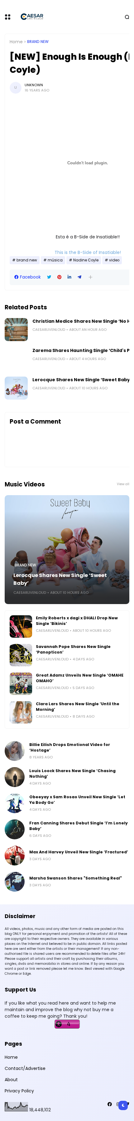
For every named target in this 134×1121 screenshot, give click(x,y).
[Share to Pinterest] (59, 277)
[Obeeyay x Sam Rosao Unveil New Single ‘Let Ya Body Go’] (15, 803)
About (11, 1079)
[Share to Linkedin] (69, 277)
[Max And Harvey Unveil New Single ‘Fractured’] (15, 855)
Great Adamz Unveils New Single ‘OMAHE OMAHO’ (79, 678)
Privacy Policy (19, 1091)
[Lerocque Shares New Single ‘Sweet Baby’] (16, 388)
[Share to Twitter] (49, 277)
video (114, 260)
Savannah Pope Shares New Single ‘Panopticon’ (73, 649)
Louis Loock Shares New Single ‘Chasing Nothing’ (72, 773)
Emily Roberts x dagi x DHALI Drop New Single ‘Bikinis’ (77, 620)
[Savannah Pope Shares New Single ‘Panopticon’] (21, 655)
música (55, 260)
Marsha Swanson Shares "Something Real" (75, 878)
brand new (38, 41)
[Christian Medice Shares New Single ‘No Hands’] (16, 329)
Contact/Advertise (25, 1068)
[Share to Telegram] (79, 277)
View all (123, 484)
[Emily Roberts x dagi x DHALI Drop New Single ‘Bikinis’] (21, 626)
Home (16, 42)
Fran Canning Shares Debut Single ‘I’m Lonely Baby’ (78, 825)
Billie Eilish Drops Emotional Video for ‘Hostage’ (69, 747)
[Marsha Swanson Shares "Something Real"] (15, 882)
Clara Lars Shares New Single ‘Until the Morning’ (77, 706)
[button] (90, 277)
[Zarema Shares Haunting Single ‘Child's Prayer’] (16, 358)
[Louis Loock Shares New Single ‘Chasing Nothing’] (15, 777)
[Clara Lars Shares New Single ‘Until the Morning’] (21, 712)
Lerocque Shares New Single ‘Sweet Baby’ (81, 380)
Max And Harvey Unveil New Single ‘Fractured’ (78, 852)
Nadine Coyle (85, 260)
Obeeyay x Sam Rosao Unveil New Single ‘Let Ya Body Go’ (77, 799)
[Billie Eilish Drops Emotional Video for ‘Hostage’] (15, 751)
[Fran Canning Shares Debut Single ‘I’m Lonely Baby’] (15, 829)
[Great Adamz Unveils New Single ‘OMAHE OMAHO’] (21, 684)
